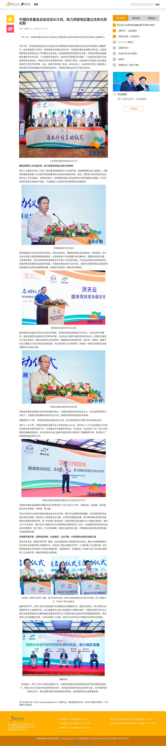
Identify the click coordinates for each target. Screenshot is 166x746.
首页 (36, 4)
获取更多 (134, 108)
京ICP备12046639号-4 (119, 738)
